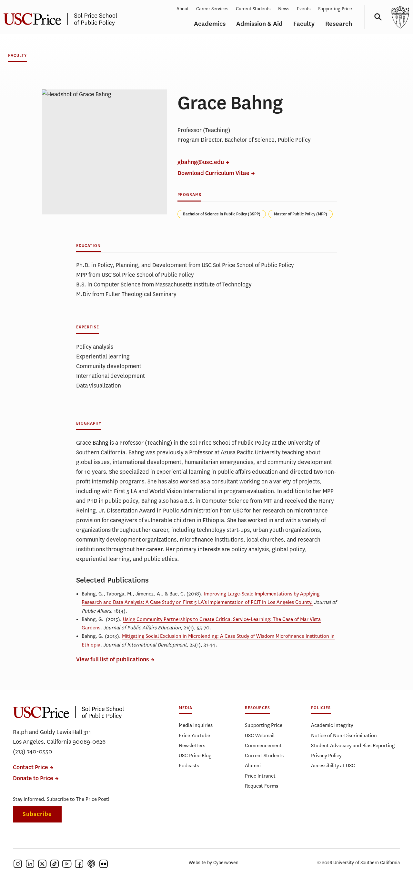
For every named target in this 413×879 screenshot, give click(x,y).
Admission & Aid (259, 24)
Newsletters (192, 745)
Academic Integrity (332, 725)
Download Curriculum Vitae (213, 173)
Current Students (253, 9)
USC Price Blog (195, 755)
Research (338, 24)
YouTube (67, 864)
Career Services (212, 9)
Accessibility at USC (333, 765)
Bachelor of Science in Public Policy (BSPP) (221, 214)
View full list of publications (112, 660)
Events (304, 9)
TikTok (54, 864)
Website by (213, 863)
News (283, 9)
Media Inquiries (196, 725)
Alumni (253, 765)
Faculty (304, 24)
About (182, 9)
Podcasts (189, 765)
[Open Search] (376, 17)
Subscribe (37, 814)
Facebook (79, 864)
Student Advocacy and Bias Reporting (353, 745)
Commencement (263, 745)
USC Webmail (260, 735)
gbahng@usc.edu (200, 162)
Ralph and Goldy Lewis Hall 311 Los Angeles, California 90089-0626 (59, 737)
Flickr (103, 864)
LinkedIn (30, 864)
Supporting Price (335, 9)
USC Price (68, 712)
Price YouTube (194, 735)
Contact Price (30, 767)
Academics (210, 24)
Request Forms (261, 785)
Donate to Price (33, 778)
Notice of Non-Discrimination (344, 735)
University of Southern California (400, 17)
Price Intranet (260, 775)
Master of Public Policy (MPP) (300, 214)
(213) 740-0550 (32, 751)
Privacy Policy (326, 755)
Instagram (18, 864)
